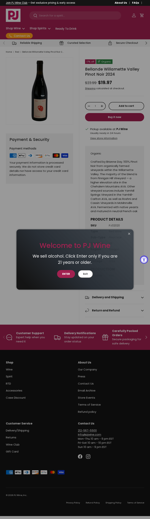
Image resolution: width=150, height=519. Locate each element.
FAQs (135, 3)
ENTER (66, 274)
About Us (121, 3)
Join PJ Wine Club (16, 3)
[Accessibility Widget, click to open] (144, 259)
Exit (85, 274)
